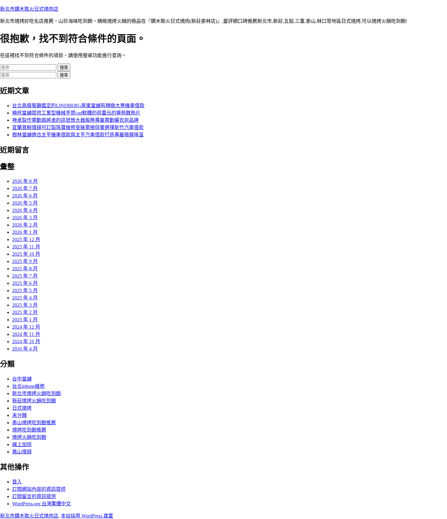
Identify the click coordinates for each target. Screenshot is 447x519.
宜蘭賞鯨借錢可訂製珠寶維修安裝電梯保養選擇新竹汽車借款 (78, 127)
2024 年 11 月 (26, 334)
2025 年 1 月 (25, 319)
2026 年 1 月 (25, 232)
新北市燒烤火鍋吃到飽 (36, 393)
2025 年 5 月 (25, 290)
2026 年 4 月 (25, 210)
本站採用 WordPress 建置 (87, 515)
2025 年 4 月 (25, 297)
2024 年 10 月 (26, 341)
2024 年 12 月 (26, 326)
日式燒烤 (22, 408)
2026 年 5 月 (25, 203)
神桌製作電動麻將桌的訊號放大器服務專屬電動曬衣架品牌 (75, 120)
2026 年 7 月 (25, 188)
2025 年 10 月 (26, 254)
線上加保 (22, 444)
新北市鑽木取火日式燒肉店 (29, 9)
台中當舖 (22, 378)
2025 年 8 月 (25, 268)
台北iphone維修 (28, 386)
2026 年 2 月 (25, 224)
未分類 (19, 415)
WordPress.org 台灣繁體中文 (41, 503)
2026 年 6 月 (25, 195)
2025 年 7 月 (25, 275)
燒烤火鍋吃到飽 (29, 437)
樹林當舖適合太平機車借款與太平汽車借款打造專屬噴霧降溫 (78, 134)
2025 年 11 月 (26, 246)
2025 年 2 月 (25, 312)
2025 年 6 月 (25, 283)
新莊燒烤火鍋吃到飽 (34, 400)
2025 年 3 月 (25, 305)
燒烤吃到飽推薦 (29, 429)
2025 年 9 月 (25, 261)
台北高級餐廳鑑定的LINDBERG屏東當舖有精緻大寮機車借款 (78, 105)
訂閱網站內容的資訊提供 (39, 489)
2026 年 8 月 (25, 181)
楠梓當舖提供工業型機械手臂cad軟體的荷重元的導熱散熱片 (76, 112)
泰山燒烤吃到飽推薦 (34, 422)
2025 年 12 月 (26, 239)
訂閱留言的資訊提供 (34, 496)
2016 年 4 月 (25, 348)
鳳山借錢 (22, 451)
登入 (17, 481)
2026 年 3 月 (25, 217)
